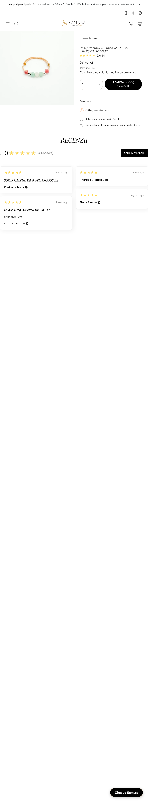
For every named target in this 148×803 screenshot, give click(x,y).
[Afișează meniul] (8, 23)
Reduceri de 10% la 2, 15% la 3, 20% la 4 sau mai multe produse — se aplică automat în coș (91, 4)
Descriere (85, 101)
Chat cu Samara (126, 792)
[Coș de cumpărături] (139, 23)
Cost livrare (87, 72)
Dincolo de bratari (89, 38)
